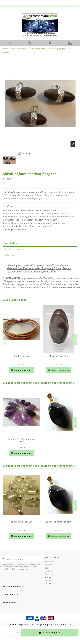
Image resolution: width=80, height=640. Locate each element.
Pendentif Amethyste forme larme (21, 440)
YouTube (49, 571)
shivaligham (67, 216)
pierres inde (59, 223)
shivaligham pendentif (40, 226)
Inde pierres (53, 213)
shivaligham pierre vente (39, 223)
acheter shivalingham (46, 219)
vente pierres (27, 210)
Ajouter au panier (52, 632)
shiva (63, 213)
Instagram (50, 577)
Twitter (48, 564)
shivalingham (10, 216)
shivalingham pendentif (15, 229)
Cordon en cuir (21, 356)
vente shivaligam (24, 219)
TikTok (48, 583)
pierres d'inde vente (35, 213)
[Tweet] (8, 206)
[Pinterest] (11, 206)
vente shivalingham (50, 216)
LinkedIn (49, 580)
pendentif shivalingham (15, 226)
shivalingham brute (28, 216)
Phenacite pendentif (21, 522)
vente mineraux (11, 210)
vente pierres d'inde (46, 210)
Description (10, 243)
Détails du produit (14, 249)
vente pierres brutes (13, 213)
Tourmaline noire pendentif (58, 522)
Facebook (50, 561)
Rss (47, 568)
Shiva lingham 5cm (58, 356)
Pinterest (49, 574)
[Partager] (4, 206)
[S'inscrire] (41, 559)
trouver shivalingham (14, 223)
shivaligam (8, 219)
